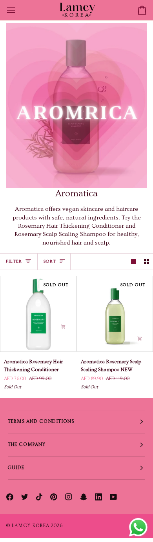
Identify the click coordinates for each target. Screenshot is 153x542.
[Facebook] (9, 496)
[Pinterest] (53, 496)
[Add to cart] (63, 327)
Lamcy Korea (30, 525)
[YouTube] (113, 496)
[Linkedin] (98, 496)
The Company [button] (27, 444)
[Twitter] (24, 496)
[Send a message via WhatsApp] (138, 527)
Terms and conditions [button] (41, 421)
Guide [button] (16, 467)
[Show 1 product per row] (133, 262)
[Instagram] (68, 496)
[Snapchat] (83, 496)
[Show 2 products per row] (146, 262)
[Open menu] (18, 10)
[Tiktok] (39, 496)
